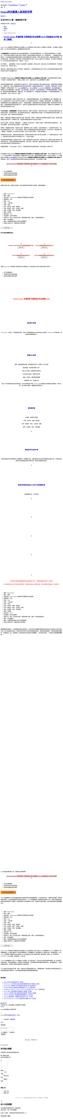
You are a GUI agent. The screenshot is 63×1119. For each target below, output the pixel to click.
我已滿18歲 (3, 1116)
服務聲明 (46, 1097)
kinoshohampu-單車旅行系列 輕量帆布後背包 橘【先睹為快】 (20, 985)
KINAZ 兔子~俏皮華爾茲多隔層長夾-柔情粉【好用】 (18, 991)
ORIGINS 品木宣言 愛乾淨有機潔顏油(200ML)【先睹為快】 (20, 987)
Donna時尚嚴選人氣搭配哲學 (16, 11)
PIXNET (20, 1097)
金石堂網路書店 (56, 88)
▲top (2, 1022)
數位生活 (13, 23)
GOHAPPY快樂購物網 (44, 88)
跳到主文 (3, 16)
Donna (2, 1006)
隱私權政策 (40, 1097)
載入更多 (3, 1025)
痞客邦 (10, 1015)
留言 (13, 1015)
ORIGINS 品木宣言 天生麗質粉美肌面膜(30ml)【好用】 (18, 995)
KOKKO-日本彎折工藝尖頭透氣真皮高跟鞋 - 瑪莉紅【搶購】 (20, 993)
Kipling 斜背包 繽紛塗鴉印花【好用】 (14, 982)
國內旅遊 (12, 1019)
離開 (9, 1116)
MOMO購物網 (33, 88)
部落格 (5, 28)
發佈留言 (3, 1034)
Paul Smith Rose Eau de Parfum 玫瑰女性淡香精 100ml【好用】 (20, 998)
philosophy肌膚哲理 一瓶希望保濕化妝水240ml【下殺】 (18, 996)
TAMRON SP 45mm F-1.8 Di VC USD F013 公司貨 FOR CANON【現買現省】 (24, 989)
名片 (5, 30)
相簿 (5, 26)
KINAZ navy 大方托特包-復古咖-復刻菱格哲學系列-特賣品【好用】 (22, 984)
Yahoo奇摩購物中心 (23, 88)
